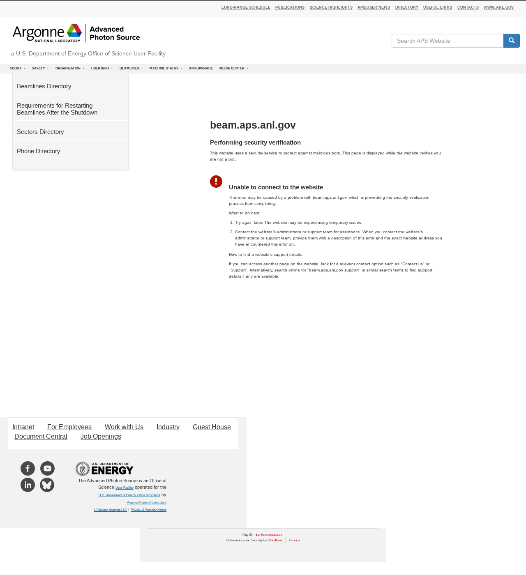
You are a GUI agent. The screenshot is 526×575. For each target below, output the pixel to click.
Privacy (294, 540)
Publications (290, 7)
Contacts (468, 7)
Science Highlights (331, 7)
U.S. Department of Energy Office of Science (129, 495)
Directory (406, 7)
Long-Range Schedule (245, 7)
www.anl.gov (499, 7)
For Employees (69, 427)
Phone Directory (38, 150)
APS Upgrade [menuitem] (201, 68)
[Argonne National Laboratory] (76, 33)
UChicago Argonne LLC (110, 510)
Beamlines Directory (44, 86)
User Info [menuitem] (98, 70)
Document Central (40, 436)
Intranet (23, 427)
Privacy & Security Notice (148, 510)
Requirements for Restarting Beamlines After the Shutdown (57, 109)
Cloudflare (275, 540)
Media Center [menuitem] (230, 70)
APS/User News (374, 7)
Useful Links (437, 7)
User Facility (124, 488)
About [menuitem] (13, 70)
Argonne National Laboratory (146, 502)
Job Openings (101, 436)
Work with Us (124, 427)
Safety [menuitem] (37, 70)
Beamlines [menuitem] (127, 70)
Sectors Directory (40, 131)
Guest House (212, 427)
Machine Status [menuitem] (162, 70)
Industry (168, 427)
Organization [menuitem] (66, 70)
